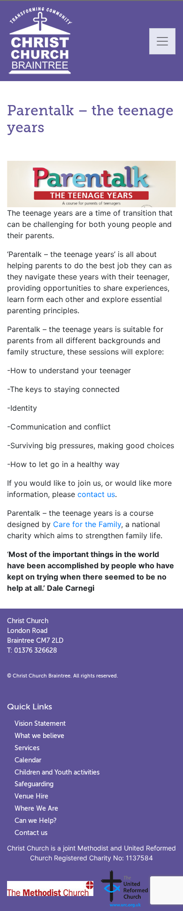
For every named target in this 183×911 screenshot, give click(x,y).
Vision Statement (40, 723)
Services (27, 748)
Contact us (31, 832)
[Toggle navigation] (162, 41)
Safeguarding (34, 784)
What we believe (39, 735)
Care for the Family (87, 524)
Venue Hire (31, 796)
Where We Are (36, 808)
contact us (96, 494)
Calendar (28, 760)
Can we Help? (36, 820)
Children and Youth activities (57, 772)
